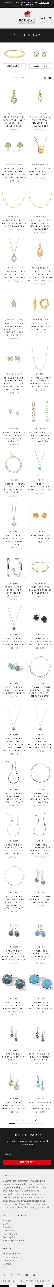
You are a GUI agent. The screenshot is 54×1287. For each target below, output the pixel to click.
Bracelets (14, 67)
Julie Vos (40, 532)
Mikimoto (40, 374)
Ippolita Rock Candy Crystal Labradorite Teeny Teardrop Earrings (14, 955)
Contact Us (8, 1260)
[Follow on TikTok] (34, 1274)
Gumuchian (14, 216)
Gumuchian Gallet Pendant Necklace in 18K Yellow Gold (14, 275)
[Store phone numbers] (41, 18)
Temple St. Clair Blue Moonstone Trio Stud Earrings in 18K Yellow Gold (14, 173)
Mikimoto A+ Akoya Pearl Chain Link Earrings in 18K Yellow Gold (40, 436)
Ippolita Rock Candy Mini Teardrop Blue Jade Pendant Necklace (40, 743)
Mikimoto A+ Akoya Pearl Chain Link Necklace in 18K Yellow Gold (40, 382)
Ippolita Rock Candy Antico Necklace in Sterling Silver (13, 797)
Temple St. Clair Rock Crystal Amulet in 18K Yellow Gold (40, 121)
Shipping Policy (11, 1253)
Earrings (40, 66)
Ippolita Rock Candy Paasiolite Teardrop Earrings (14, 1105)
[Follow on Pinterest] (19, 1274)
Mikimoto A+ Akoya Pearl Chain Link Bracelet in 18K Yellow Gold (14, 488)
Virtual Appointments (14, 1240)
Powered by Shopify (37, 1281)
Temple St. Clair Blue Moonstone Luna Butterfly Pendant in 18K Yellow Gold (14, 329)
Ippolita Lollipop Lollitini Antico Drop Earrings (40, 1057)
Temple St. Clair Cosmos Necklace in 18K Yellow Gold (40, 172)
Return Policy (10, 1257)
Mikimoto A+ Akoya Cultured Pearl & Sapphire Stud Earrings (14, 436)
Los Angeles (9, 1237)
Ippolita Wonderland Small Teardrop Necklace (40, 487)
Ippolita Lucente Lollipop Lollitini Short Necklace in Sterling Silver (40, 691)
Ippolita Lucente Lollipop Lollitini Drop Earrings (40, 899)
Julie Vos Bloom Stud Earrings (40, 537)
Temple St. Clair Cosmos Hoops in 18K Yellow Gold (40, 326)
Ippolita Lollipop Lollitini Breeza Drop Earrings (40, 1105)
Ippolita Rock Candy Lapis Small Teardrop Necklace (14, 642)
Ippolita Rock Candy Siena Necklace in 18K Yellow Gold (40, 797)
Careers (7, 1264)
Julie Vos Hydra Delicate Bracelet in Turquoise (40, 590)
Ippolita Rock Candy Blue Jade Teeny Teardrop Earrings (40, 955)
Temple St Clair (14, 113)
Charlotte (8, 1227)
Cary (5, 1224)
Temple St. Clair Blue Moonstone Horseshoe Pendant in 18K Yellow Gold (40, 276)
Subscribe (27, 1162)
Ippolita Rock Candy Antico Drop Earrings (14, 1057)
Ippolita (40, 480)
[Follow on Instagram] (11, 1274)
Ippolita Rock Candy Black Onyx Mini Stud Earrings (40, 642)
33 (36, 1120)
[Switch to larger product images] (45, 78)
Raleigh (7, 1220)
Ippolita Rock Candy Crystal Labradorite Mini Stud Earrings (13, 1006)
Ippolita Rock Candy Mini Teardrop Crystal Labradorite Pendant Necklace (13, 745)
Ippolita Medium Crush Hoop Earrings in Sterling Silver (14, 591)
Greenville (8, 1230)
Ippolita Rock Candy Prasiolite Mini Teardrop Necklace (13, 539)
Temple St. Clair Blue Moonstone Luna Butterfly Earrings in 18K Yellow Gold (14, 384)
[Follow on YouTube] (26, 1274)
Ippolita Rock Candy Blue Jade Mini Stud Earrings (40, 1005)
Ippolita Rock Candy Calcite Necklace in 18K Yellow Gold (14, 849)
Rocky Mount (10, 1234)
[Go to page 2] (42, 1120)
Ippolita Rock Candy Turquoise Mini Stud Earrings (13, 690)
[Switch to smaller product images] (50, 78)
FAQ (5, 1267)
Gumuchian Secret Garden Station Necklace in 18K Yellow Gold (40, 224)
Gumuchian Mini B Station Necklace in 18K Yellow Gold (14, 223)
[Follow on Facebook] (4, 1274)
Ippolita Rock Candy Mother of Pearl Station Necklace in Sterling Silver (13, 902)
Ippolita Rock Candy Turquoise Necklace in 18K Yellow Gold (40, 849)
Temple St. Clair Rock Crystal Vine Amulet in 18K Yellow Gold (14, 121)
